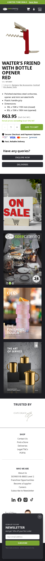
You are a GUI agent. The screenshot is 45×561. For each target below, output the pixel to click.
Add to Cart (31, 127)
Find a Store (22, 442)
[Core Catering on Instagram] (25, 499)
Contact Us (23, 438)
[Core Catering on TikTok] (31, 499)
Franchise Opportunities (22, 480)
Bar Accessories (26, 85)
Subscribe (22, 543)
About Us (22, 473)
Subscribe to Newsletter (22, 490)
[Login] (33, 9)
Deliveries (22, 164)
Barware (15, 85)
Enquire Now (22, 157)
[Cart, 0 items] (28, 9)
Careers (22, 487)
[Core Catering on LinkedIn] (13, 499)
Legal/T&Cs (22, 449)
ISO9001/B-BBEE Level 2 (22, 476)
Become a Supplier (22, 483)
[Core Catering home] (10, 9)
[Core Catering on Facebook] (19, 499)
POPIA (23, 452)
